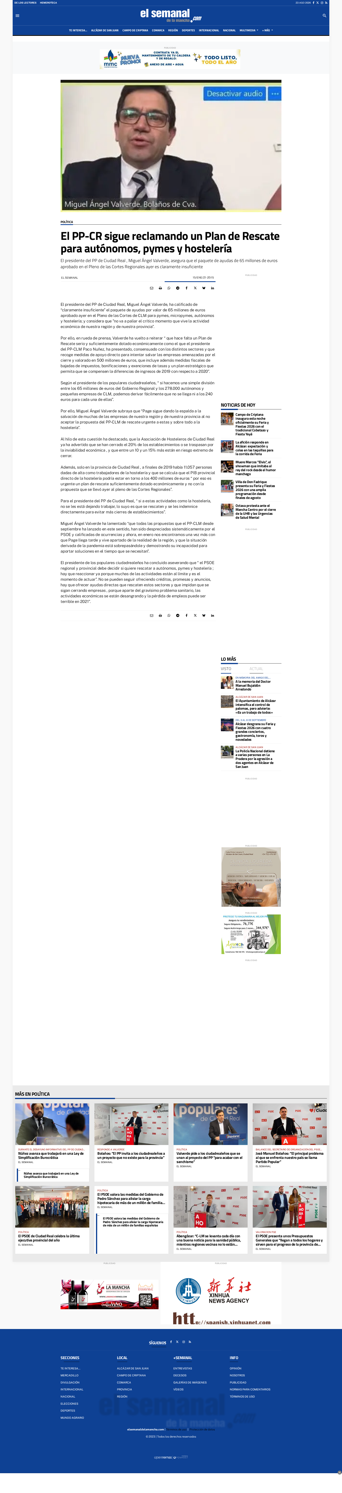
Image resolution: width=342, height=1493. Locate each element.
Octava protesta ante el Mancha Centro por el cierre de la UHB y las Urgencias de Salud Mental (256, 511)
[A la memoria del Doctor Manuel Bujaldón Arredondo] (227, 682)
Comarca (124, 1382)
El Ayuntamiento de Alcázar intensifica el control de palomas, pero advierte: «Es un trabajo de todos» (256, 706)
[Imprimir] (160, 288)
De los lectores (25, 2)
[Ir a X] (317, 2)
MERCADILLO (69, 1375)
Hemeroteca (48, 2)
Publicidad (238, 1382)
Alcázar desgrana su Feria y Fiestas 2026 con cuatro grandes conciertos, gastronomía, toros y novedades (256, 731)
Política (67, 222)
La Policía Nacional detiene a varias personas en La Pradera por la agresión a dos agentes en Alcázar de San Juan (255, 758)
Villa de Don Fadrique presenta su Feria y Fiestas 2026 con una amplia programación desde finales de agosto (255, 489)
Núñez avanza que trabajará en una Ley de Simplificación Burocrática (51, 1155)
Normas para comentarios (250, 1389)
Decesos (179, 1375)
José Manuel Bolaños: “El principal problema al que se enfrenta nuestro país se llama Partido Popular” (290, 1157)
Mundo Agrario (72, 1417)
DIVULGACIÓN (70, 1382)
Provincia (124, 1389)
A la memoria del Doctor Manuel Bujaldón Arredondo (253, 685)
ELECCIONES (69, 1403)
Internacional (72, 1389)
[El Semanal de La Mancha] (171, 15)
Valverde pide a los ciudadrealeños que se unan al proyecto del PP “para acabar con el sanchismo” (209, 1157)
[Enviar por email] (151, 288)
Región (122, 1396)
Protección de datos (202, 1429)
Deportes (68, 1410)
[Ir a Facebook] (313, 2)
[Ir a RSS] (326, 2)
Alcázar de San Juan (133, 1368)
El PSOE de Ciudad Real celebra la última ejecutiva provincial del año (49, 1238)
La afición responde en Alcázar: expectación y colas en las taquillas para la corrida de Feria (254, 448)
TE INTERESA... (70, 1368)
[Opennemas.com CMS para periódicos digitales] (171, 1457)
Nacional (68, 1396)
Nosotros (237, 1375)
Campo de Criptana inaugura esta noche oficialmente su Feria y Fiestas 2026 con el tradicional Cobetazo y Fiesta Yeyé (252, 424)
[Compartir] (169, 288)
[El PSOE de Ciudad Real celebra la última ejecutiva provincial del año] (52, 1207)
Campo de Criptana (131, 1375)
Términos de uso (242, 1396)
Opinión (235, 1368)
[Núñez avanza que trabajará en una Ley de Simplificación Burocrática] (52, 1124)
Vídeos (178, 1389)
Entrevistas (182, 1368)
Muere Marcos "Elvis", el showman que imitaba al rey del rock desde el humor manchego (256, 467)
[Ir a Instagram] (322, 2)
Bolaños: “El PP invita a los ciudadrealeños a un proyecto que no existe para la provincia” (131, 1155)
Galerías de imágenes (190, 1382)
